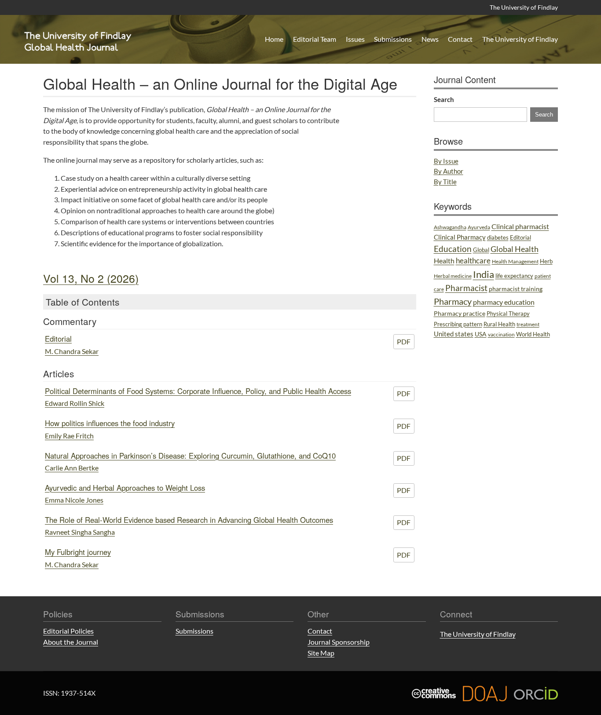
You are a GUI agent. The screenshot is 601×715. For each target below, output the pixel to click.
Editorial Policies (68, 631)
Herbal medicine (453, 276)
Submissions (393, 39)
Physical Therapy (508, 313)
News (430, 39)
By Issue (446, 161)
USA (481, 334)
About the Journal (70, 642)
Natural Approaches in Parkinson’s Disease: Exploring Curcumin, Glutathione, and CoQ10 (190, 455)
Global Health (515, 249)
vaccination (501, 334)
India (483, 274)
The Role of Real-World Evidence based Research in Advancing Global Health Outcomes (189, 519)
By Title (445, 182)
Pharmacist (466, 288)
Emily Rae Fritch (69, 435)
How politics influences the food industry (110, 423)
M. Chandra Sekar (72, 351)
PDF (403, 341)
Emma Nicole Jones (74, 500)
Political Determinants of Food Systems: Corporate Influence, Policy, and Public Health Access (198, 391)
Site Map (321, 653)
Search (444, 99)
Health (444, 261)
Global (481, 249)
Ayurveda (479, 227)
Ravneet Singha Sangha (80, 532)
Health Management (515, 261)
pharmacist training (515, 288)
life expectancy (514, 275)
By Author (448, 171)
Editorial (58, 338)
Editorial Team (314, 39)
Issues (355, 39)
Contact (460, 39)
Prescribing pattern (458, 324)
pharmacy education (504, 302)
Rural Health (499, 324)
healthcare (473, 260)
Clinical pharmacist (520, 226)
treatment (528, 324)
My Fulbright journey (78, 552)
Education (453, 249)
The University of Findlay (524, 7)
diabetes (498, 237)
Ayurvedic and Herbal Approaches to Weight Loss (125, 487)
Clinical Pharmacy (460, 237)
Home (274, 39)
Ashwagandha (450, 227)
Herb (546, 261)
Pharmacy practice (459, 313)
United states (453, 334)
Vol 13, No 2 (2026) (91, 278)
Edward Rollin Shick (74, 403)
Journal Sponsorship (339, 642)
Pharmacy (453, 301)
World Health (533, 334)
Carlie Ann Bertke (72, 467)
